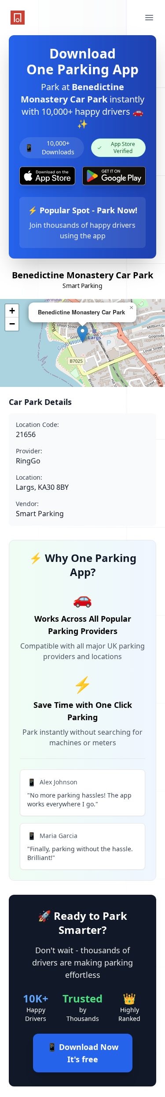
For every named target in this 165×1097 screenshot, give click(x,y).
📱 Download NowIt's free (82, 1053)
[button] (82, 334)
